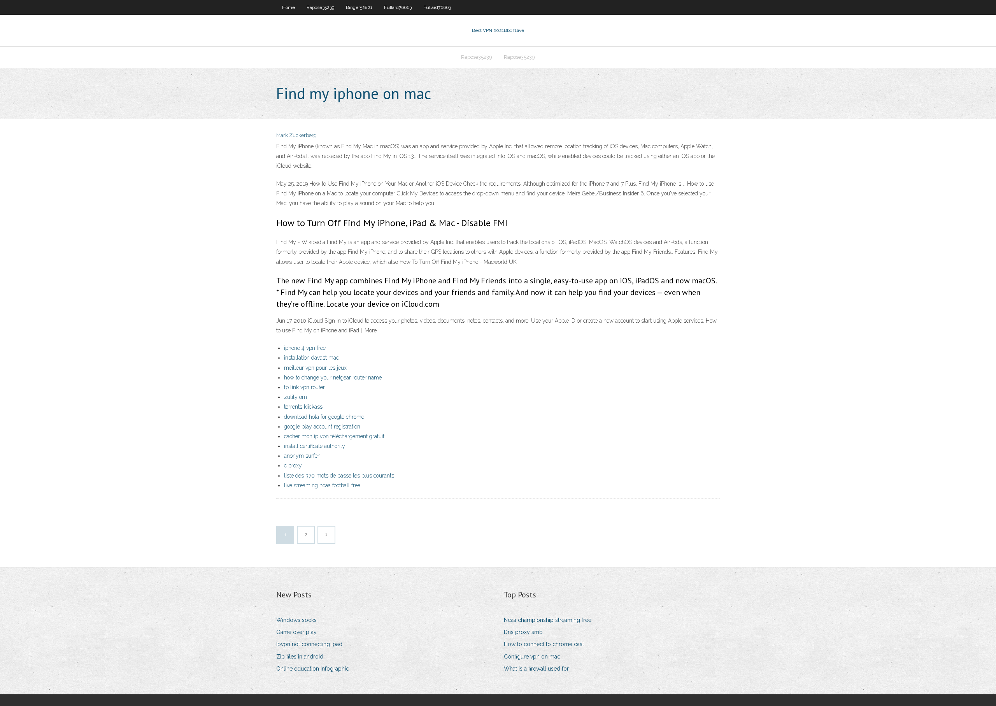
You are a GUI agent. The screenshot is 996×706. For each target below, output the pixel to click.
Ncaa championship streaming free (547, 620)
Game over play (296, 632)
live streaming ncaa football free (322, 485)
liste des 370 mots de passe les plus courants (339, 475)
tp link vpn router (304, 387)
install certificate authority (314, 446)
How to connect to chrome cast (544, 644)
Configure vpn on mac (532, 656)
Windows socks (296, 620)
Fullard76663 (398, 7)
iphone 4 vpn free (305, 348)
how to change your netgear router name (333, 377)
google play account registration (322, 426)
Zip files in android (299, 656)
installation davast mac (311, 358)
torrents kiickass (303, 407)
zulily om (295, 397)
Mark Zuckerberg (296, 135)
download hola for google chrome (324, 417)
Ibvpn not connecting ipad (309, 644)
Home (288, 7)
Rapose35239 (320, 7)
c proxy (293, 465)
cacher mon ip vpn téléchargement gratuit (334, 436)
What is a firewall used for (536, 669)
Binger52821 (359, 7)
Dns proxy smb (523, 632)
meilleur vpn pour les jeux (315, 368)
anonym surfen (302, 456)
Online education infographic (312, 669)
